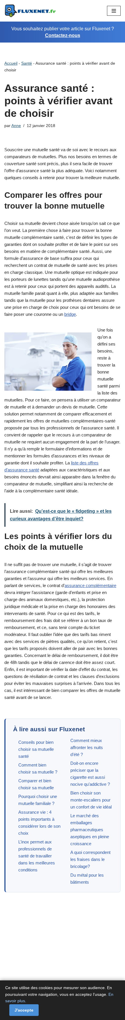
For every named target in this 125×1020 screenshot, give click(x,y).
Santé (26, 63)
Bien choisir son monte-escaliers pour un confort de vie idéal (91, 799)
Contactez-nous (62, 35)
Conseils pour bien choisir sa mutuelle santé (36, 749)
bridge (70, 314)
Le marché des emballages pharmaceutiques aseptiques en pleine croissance (89, 829)
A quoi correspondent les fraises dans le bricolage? (90, 859)
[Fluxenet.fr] (30, 10)
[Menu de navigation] (114, 11)
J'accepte (24, 1010)
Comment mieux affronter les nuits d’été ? (86, 747)
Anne (16, 126)
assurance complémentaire (90, 585)
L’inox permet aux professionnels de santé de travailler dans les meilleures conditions (36, 855)
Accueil (10, 63)
